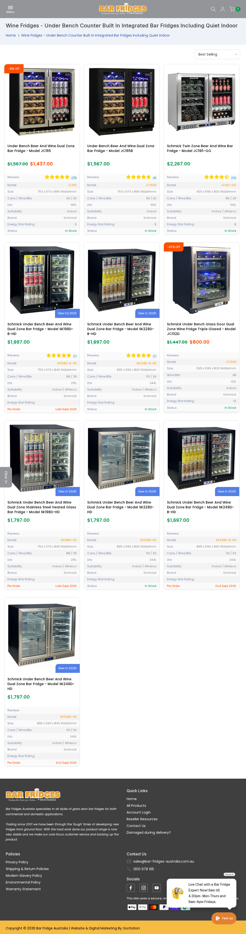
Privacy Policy (17, 862)
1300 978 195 (143, 869)
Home (11, 35)
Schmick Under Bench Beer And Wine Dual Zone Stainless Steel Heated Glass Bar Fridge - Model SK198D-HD (41, 507)
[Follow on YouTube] (157, 888)
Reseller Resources (142, 819)
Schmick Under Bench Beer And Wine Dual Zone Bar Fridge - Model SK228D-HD (120, 507)
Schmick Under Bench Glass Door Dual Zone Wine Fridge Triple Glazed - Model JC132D (201, 329)
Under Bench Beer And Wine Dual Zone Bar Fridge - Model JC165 (40, 148)
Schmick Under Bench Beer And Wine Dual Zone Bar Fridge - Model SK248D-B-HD (200, 507)
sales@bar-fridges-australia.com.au (163, 861)
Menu (10, 11)
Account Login (139, 812)
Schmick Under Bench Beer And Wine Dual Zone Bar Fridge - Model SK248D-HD (40, 684)
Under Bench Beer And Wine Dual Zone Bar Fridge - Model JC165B (120, 148)
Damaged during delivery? (149, 832)
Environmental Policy (23, 882)
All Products (136, 805)
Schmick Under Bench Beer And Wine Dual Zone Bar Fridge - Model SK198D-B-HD (40, 329)
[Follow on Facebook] (131, 888)
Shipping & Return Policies (27, 868)
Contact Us (136, 825)
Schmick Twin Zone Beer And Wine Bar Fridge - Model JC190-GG (200, 148)
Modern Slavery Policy (24, 875)
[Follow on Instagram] (144, 888)
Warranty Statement (23, 889)
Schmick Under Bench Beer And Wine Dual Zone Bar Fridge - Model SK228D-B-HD (120, 329)
